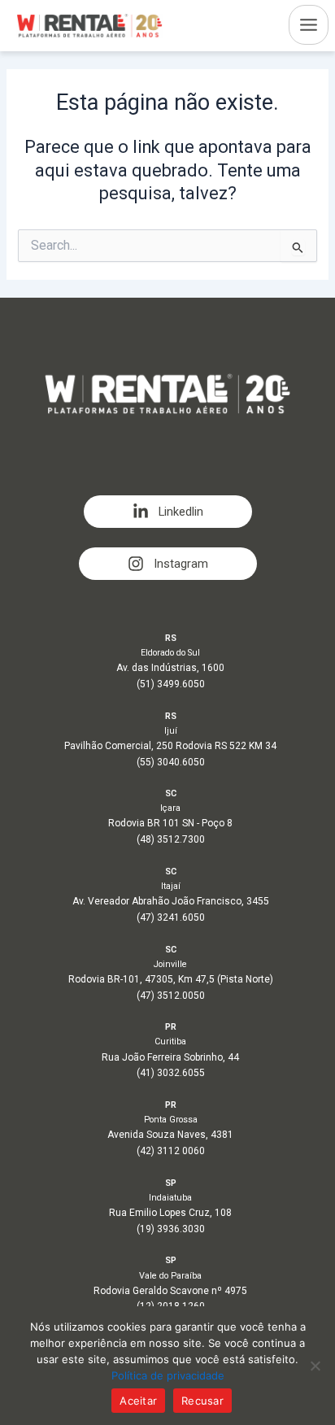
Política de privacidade (167, 1375)
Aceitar (138, 1400)
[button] (168, 511)
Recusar (202, 1400)
